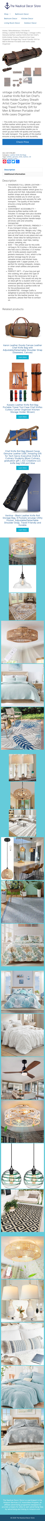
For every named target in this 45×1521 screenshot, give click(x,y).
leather (25, 157)
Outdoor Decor (30, 23)
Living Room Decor (12, 23)
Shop (6, 14)
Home (4, 31)
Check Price (22, 142)
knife (20, 157)
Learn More (22, 357)
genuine (15, 157)
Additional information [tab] (14, 174)
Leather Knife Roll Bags (18, 33)
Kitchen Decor (27, 18)
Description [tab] (9, 170)
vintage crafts (12, 159)
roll (30, 157)
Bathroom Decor (22, 14)
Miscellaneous (14, 31)
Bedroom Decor (10, 18)
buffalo (9, 157)
